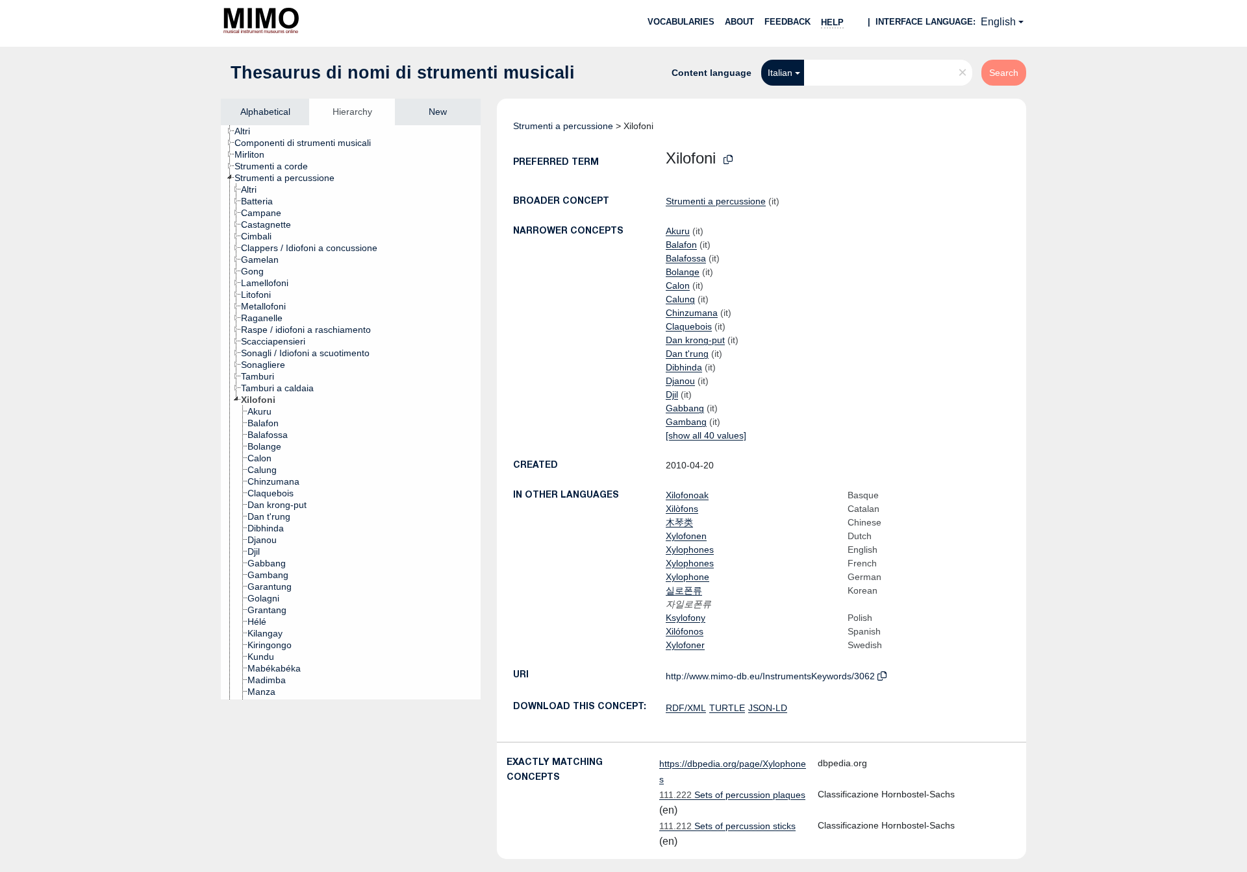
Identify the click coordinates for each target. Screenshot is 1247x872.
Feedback (787, 22)
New (438, 111)
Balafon (681, 244)
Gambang (686, 422)
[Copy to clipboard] (728, 160)
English (998, 21)
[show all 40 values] (706, 435)
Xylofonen (686, 536)
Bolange (682, 272)
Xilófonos (684, 631)
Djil (672, 394)
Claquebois (689, 326)
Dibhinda (684, 367)
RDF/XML (686, 708)
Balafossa (686, 258)
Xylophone (687, 577)
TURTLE (727, 708)
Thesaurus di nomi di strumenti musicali (403, 72)
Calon (678, 285)
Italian (780, 72)
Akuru (678, 231)
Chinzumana (692, 313)
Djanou (680, 381)
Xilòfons (682, 508)
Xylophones (690, 549)
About (739, 22)
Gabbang (685, 408)
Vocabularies (681, 22)
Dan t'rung (687, 353)
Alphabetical (265, 111)
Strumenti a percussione (563, 126)
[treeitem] (248, 131)
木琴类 (679, 522)
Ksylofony (685, 617)
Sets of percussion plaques (732, 795)
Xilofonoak (687, 495)
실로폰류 (684, 590)
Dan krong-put (695, 340)
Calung (680, 299)
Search (1003, 72)
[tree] (351, 412)
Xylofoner (685, 645)
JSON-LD (767, 708)
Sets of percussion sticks (727, 826)
